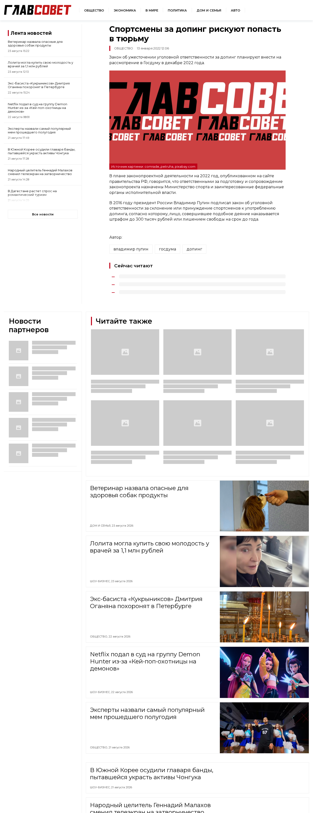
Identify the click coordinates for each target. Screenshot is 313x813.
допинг (194, 249)
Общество (94, 10)
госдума (167, 249)
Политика (177, 10)
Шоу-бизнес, (100, 581)
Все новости (43, 214)
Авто (235, 10)
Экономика (125, 10)
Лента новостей (31, 33)
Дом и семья (209, 10)
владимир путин (130, 249)
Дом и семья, (101, 525)
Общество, (99, 636)
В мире (151, 10)
